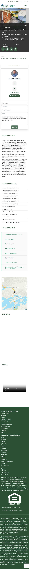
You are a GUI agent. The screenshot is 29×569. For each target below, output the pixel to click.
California (3, 448)
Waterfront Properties (6, 424)
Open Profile (15, 95)
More (2, 432)
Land (2, 422)
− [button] (3, 280)
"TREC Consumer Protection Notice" (11, 507)
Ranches (3, 415)
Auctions (3, 430)
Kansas (3, 441)
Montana (3, 443)
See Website (15, 92)
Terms (26, 309)
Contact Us (4, 463)
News (2, 467)
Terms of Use (4, 474)
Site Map (3, 470)
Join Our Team (5, 465)
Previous (1, 11)
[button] (14, 83)
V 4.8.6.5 (20, 510)
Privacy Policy (5, 472)
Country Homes (5, 413)
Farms (3, 417)
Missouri (3, 439)
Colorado (3, 445)
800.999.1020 (7, 510)
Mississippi (4, 452)
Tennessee (4, 450)
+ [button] (3, 278)
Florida (3, 446)
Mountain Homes (5, 426)
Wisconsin (4, 454)
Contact (19, 1)
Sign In (3, 469)
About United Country (7, 461)
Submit (14, 127)
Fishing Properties (6, 421)
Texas (2, 437)
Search (2, 56)
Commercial (4, 428)
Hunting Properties (6, 419)
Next (26, 11)
